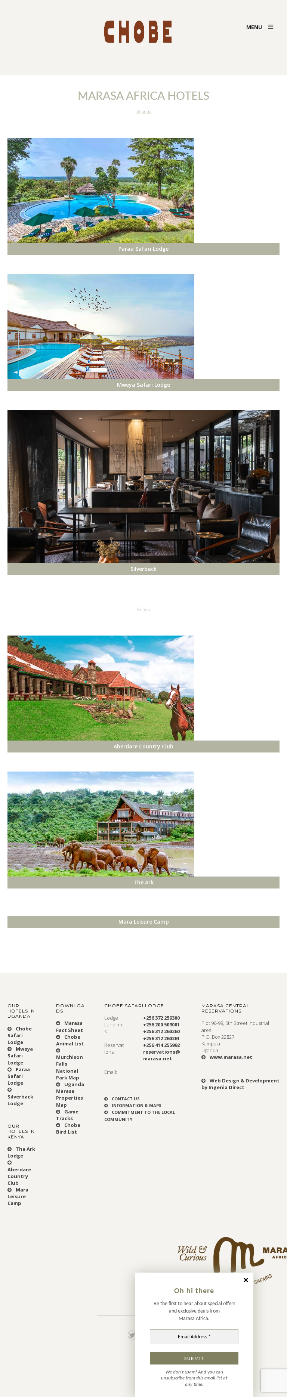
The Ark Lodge (21, 1152)
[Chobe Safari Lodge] (143, 25)
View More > (26, 260)
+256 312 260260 (161, 1031)
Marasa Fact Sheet (69, 1026)
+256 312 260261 (161, 1038)
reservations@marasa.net (161, 1055)
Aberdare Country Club (19, 1176)
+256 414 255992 (161, 1045)
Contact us (125, 1098)
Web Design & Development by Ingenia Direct (240, 1084)
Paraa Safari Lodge (18, 1076)
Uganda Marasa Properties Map (70, 1094)
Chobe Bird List (68, 1128)
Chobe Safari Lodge (19, 1035)
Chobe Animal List (70, 1040)
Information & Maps (136, 1105)
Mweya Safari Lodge (20, 1055)
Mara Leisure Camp (17, 1196)
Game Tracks (67, 1115)
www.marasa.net (230, 1057)
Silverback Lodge (20, 1099)
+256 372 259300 (161, 1017)
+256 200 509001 (161, 1024)
